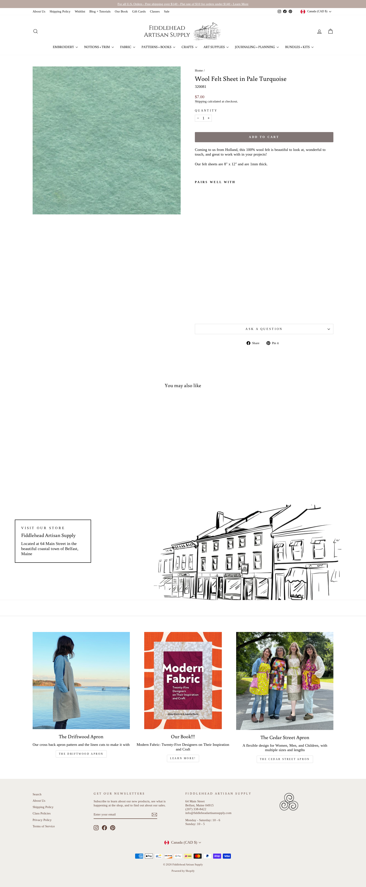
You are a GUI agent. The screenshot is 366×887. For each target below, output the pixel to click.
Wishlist (80, 11)
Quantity (206, 110)
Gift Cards (139, 11)
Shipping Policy (60, 11)
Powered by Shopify (183, 870)
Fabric (126, 47)
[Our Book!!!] (183, 680)
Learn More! (183, 758)
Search (37, 794)
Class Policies (42, 813)
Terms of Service (44, 826)
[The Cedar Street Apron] (284, 681)
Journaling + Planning (255, 47)
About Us (39, 11)
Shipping (201, 101)
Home (199, 70)
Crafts (188, 47)
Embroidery (64, 47)
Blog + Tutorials (100, 11)
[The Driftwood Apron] (81, 680)
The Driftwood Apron (81, 753)
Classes (155, 11)
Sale (166, 11)
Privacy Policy (42, 820)
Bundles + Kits (297, 47)
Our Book (121, 11)
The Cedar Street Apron (285, 759)
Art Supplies (214, 47)
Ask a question (264, 329)
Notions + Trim (97, 47)
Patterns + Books (156, 47)
